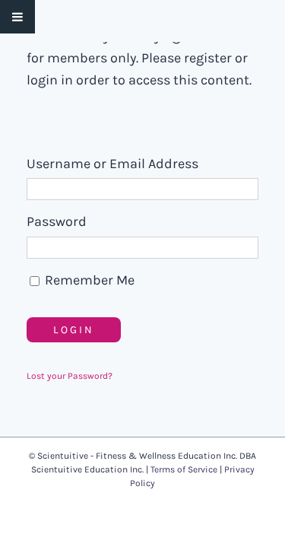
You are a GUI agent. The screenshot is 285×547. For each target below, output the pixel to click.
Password (57, 221)
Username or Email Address (112, 163)
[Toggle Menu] (17, 16)
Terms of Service (183, 469)
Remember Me (88, 280)
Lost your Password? (69, 375)
